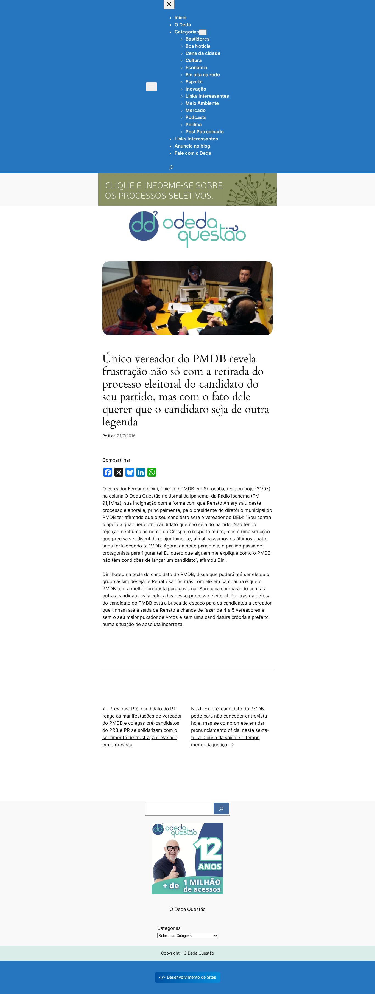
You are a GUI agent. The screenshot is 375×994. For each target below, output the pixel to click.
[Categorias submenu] (203, 32)
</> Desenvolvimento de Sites (187, 977)
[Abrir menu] (151, 86)
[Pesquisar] (221, 808)
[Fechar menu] (169, 4)
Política (109, 435)
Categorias (169, 928)
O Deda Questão (188, 909)
